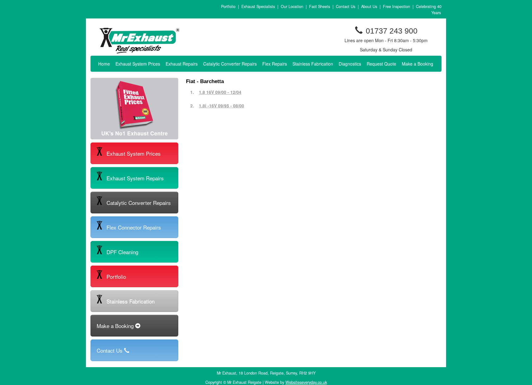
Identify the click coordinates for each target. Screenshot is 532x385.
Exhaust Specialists (258, 6)
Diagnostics (350, 64)
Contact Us (345, 6)
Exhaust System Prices (137, 64)
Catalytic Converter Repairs (230, 64)
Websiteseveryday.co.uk (306, 382)
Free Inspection (396, 6)
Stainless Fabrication (312, 64)
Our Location (292, 6)
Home (104, 64)
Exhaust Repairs (182, 64)
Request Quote (381, 64)
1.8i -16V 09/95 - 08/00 (221, 105)
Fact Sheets (319, 6)
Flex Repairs (274, 64)
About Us (369, 6)
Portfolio (228, 6)
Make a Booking (417, 64)
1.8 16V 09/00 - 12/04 (220, 92)
